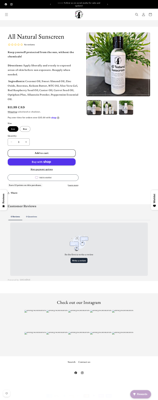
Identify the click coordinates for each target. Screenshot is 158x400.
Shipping (12, 112)
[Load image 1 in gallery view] (94, 107)
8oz (25, 129)
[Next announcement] (107, 4)
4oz (13, 129)
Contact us (84, 362)
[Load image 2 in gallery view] (110, 107)
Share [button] (14, 192)
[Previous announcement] (50, 4)
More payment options (42, 169)
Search (72, 362)
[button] (6, 14)
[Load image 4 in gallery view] (126, 107)
